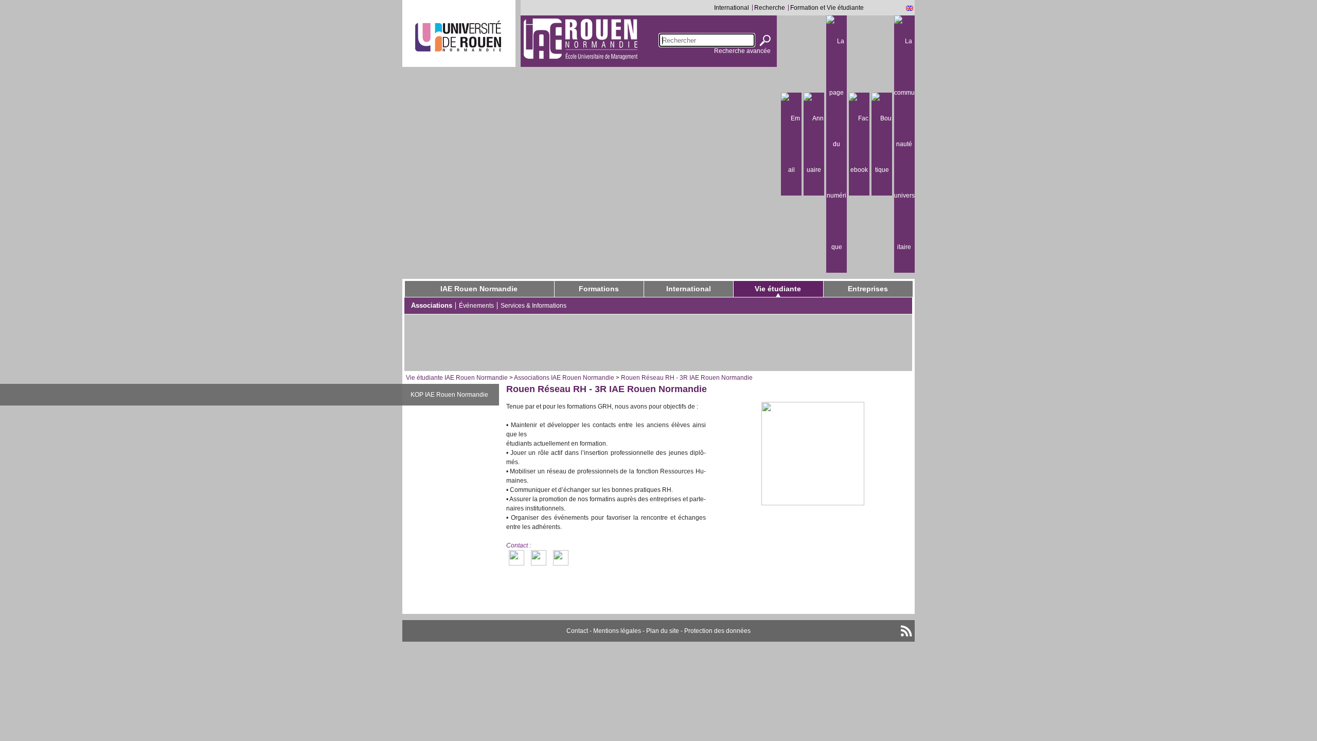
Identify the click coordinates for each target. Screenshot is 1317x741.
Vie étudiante (778, 289)
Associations (431, 305)
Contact (577, 630)
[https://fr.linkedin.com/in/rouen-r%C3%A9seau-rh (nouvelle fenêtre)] (560, 557)
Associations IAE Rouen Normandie (564, 377)
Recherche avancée (742, 51)
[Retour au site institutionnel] (458, 36)
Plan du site (662, 630)
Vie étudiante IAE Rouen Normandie (457, 377)
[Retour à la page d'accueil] (580, 38)
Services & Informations (533, 305)
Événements (476, 305)
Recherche (769, 7)
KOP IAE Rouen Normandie (449, 394)
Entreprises (868, 289)
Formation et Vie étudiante (827, 7)
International (731, 7)
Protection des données (717, 630)
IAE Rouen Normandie (479, 289)
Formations (599, 289)
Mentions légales (617, 630)
